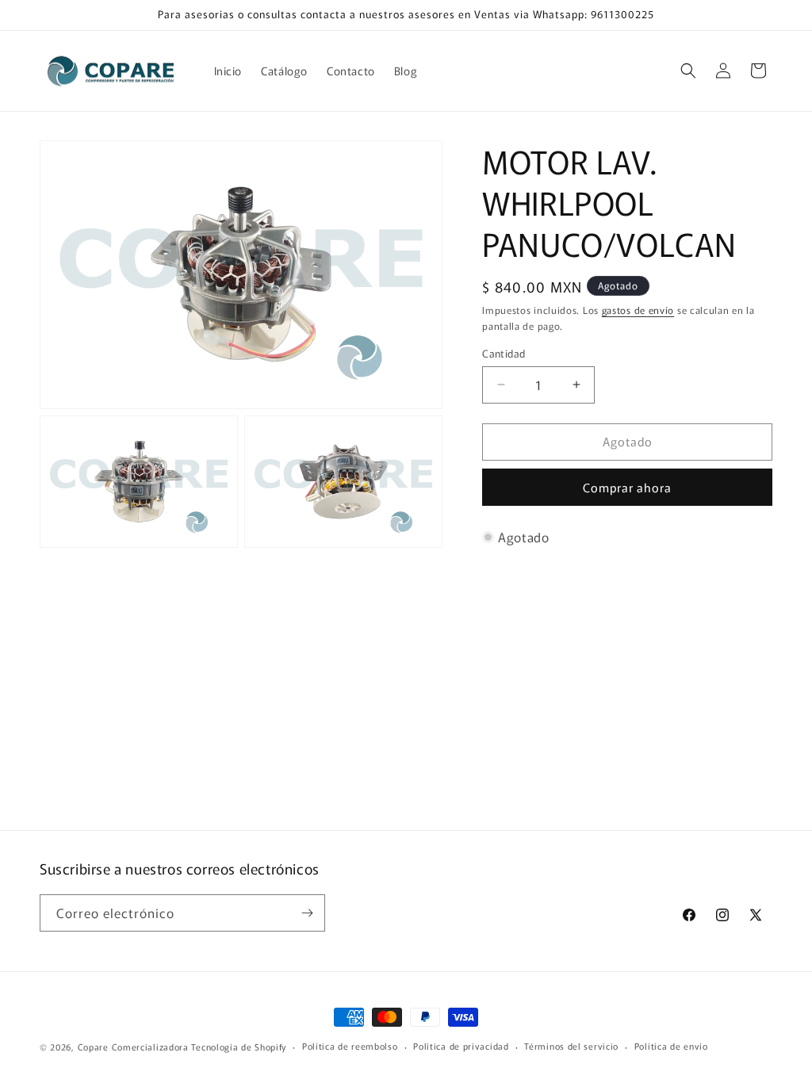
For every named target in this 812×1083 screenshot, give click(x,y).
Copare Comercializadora (133, 1046)
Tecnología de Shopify (238, 1046)
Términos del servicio (571, 1045)
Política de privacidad (460, 1045)
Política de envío (671, 1045)
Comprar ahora (627, 487)
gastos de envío (638, 309)
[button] (688, 70)
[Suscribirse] (306, 913)
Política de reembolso (350, 1045)
